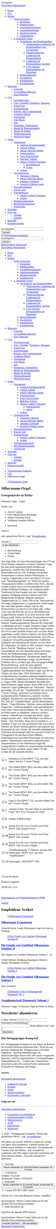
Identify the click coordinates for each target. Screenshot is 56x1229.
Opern (29, 167)
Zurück (4, 903)
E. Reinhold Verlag (23, 38)
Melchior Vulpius (28, 159)
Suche (10, 1089)
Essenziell (10, 1181)
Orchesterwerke (21, 100)
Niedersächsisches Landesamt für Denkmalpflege (35, 55)
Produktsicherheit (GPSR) (20, 1117)
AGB (10, 1123)
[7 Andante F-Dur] (3, 811)
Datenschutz (13, 1125)
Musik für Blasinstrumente (27, 128)
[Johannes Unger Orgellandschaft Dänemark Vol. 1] (28, 994)
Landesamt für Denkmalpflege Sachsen (38, 62)
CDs (9, 97)
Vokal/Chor (19, 106)
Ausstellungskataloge (30, 27)
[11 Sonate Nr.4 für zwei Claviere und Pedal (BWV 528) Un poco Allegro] (3, 844)
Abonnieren (7, 1032)
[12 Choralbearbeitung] (3, 853)
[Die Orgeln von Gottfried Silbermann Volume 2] (28, 971)
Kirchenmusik (33, 164)
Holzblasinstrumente (24, 201)
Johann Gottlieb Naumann (33, 162)
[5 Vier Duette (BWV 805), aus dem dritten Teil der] (3, 794)
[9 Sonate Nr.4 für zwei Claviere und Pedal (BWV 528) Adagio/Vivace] (3, 827)
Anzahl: (5, 541)
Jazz (16, 122)
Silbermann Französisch (16, 922)
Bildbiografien (27, 24)
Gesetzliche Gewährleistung (21, 1114)
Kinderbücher (26, 36)
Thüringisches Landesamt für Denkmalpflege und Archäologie (40, 47)
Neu (9, 13)
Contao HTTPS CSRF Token (19, 1190)
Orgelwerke (19, 206)
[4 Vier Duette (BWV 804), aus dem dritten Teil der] (3, 785)
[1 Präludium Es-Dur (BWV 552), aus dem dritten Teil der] (3, 760)
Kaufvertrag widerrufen (19, 1095)
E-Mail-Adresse (9, 1019)
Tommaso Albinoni (29, 176)
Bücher (11, 16)
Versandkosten (39, 536)
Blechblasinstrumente (24, 204)
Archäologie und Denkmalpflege (36, 41)
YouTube (9, 1164)
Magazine (12, 86)
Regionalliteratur (28, 75)
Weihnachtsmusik (22, 134)
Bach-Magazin (21, 94)
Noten (10, 139)
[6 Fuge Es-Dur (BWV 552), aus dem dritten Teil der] (3, 802)
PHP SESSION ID (14, 1207)
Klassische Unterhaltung (26, 125)
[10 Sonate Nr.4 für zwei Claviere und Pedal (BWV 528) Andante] (3, 836)
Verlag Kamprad (22, 19)
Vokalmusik (19, 142)
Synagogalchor (27, 153)
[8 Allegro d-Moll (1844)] (3, 819)
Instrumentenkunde (29, 30)
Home (10, 10)
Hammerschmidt (15, 223)
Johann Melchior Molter (32, 150)
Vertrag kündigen (15, 1092)
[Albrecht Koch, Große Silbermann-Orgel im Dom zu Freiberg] (20, 916)
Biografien (25, 22)
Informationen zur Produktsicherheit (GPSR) (23, 897)
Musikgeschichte (28, 33)
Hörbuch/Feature (22, 136)
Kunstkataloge (27, 83)
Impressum (12, 1128)
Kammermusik (21, 108)
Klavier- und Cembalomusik (28, 111)
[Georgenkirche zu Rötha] (17, 481)
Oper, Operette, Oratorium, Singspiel (32, 103)
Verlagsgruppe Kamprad (19, 471)
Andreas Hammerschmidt (32, 145)
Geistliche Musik (22, 114)
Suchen (5, 232)
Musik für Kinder (22, 131)
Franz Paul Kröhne (29, 156)
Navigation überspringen (13, 5)
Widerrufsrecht (14, 1120)
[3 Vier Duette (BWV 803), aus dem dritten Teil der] (3, 777)
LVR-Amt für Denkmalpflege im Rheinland (35, 69)
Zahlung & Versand (17, 1084)
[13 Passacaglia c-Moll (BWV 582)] (3, 862)
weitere (23, 170)
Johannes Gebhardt (29, 181)
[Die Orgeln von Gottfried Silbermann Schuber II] (28, 939)
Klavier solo (20, 190)
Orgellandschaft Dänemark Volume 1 (25, 1000)
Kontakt (18, 218)
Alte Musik (19, 120)
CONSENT (11, 1173)
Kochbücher (26, 78)
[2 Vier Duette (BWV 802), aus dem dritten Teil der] (3, 769)
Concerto (18, 89)
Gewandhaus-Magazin (25, 92)
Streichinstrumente (23, 187)
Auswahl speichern (10, 1223)
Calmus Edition (27, 148)
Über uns (11, 212)
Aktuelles (12, 209)
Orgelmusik (19, 117)
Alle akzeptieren (30, 1223)
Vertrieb (17, 215)
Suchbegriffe (7, 229)
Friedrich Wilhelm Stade (32, 184)
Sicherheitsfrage (15, 1022)
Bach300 (11, 220)
